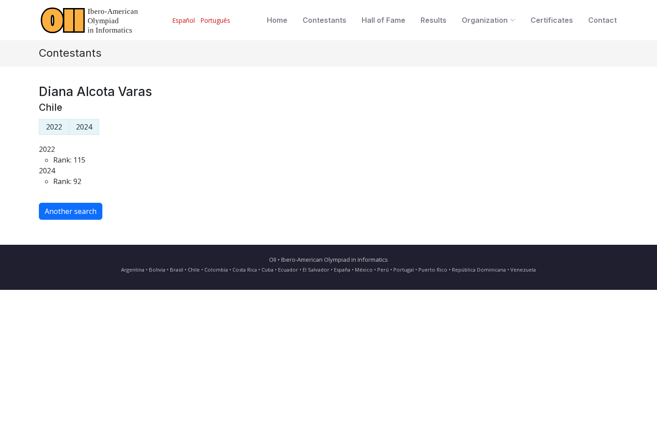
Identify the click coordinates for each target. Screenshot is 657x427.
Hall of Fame (383, 20)
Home (277, 20)
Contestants (324, 20)
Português (215, 20)
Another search (71, 211)
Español (183, 20)
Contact (602, 20)
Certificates (552, 20)
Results (433, 20)
